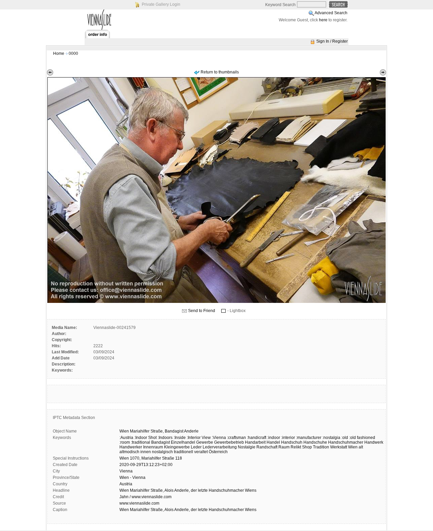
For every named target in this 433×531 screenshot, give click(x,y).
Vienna (126, 471)
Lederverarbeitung (220, 447)
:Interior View (199, 437)
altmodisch (129, 451)
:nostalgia (331, 437)
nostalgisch (162, 451)
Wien (124, 431)
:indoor (273, 437)
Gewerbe (204, 442)
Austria (125, 484)
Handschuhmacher (345, 442)
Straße (168, 458)
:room (124, 442)
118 (178, 458)
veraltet (201, 451)
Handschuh (291, 442)
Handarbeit (255, 442)
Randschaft (266, 447)
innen (145, 451)
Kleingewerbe (177, 447)
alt (361, 447)
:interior (288, 437)
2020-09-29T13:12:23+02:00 (146, 464)
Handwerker (130, 447)
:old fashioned (362, 437)
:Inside (180, 437)
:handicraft (256, 437)
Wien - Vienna (132, 477)
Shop (307, 447)
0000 (73, 53)
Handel (273, 442)
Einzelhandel (183, 442)
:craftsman (236, 437)
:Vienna (219, 437)
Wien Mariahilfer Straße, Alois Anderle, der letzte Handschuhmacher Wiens (187, 490)
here (323, 20)
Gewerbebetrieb (229, 442)
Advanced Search (331, 12)
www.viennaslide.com (139, 503)
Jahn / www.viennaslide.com (145, 496)
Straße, (157, 431)
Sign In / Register (332, 41)
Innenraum (153, 447)
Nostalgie (246, 447)
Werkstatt (338, 447)
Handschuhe (315, 442)
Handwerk (373, 442)
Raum (284, 447)
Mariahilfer (140, 431)
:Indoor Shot (145, 437)
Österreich (218, 451)
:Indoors (165, 437)
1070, (135, 458)
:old (344, 437)
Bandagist (174, 431)
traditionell (183, 451)
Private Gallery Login (161, 4)
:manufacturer (308, 437)
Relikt (296, 447)
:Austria (126, 437)
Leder (196, 447)
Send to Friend (201, 310)
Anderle (191, 431)
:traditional (140, 442)
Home (58, 53)
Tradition (321, 447)
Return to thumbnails (220, 72)
